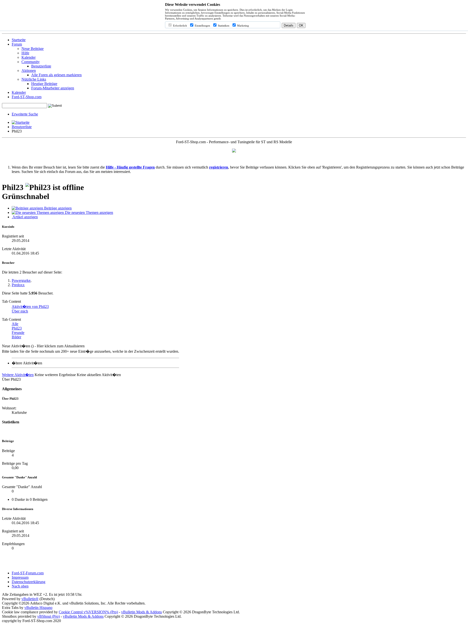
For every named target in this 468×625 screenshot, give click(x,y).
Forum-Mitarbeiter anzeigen (52, 88)
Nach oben (20, 586)
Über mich (20, 311)
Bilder (16, 337)
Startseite (19, 40)
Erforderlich (179, 25)
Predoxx (18, 285)
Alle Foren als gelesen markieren (56, 75)
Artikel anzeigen (25, 217)
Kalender (28, 57)
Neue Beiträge (32, 49)
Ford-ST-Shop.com (26, 97)
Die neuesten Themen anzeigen (88, 212)
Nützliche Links (33, 79)
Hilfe (25, 53)
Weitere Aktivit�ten (18, 375)
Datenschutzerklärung (28, 582)
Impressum (20, 577)
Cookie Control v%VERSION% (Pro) (88, 612)
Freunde (18, 333)
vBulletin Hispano (38, 608)
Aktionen (28, 70)
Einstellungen (202, 25)
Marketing (242, 25)
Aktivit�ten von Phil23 (30, 306)
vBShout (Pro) (48, 616)
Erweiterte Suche (25, 114)
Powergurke (21, 280)
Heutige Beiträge (44, 84)
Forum (17, 44)
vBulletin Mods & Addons (141, 612)
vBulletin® (30, 599)
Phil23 (17, 328)
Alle (15, 324)
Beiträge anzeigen (57, 208)
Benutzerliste (41, 66)
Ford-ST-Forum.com (28, 573)
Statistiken (223, 25)
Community (30, 62)
